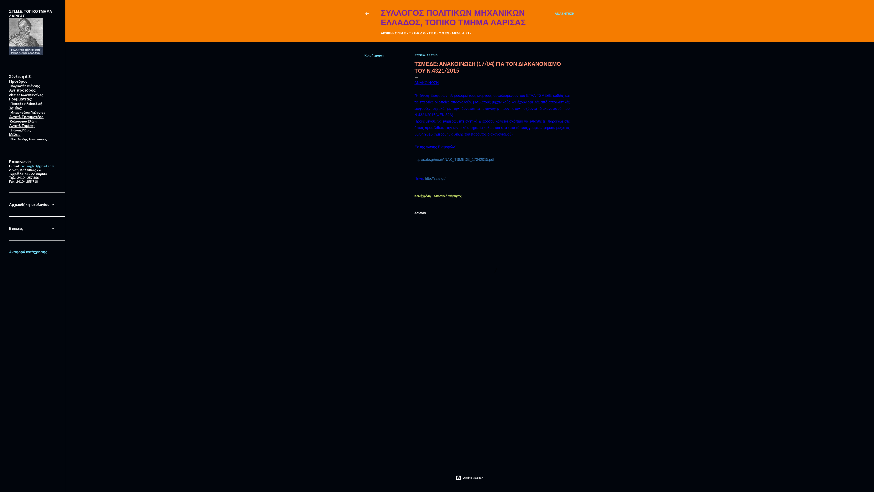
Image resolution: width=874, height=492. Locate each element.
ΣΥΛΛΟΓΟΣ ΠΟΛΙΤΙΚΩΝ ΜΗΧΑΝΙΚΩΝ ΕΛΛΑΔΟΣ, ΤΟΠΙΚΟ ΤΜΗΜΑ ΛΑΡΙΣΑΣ (453, 17)
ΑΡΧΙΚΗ (387, 33)
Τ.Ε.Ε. (433, 33)
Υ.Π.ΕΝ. (444, 33)
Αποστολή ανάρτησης (448, 196)
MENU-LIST (461, 33)
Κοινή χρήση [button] (374, 55)
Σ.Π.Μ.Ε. (401, 33)
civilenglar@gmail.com (37, 166)
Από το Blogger (473, 477)
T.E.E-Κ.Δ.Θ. (417, 33)
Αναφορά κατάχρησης (28, 252)
